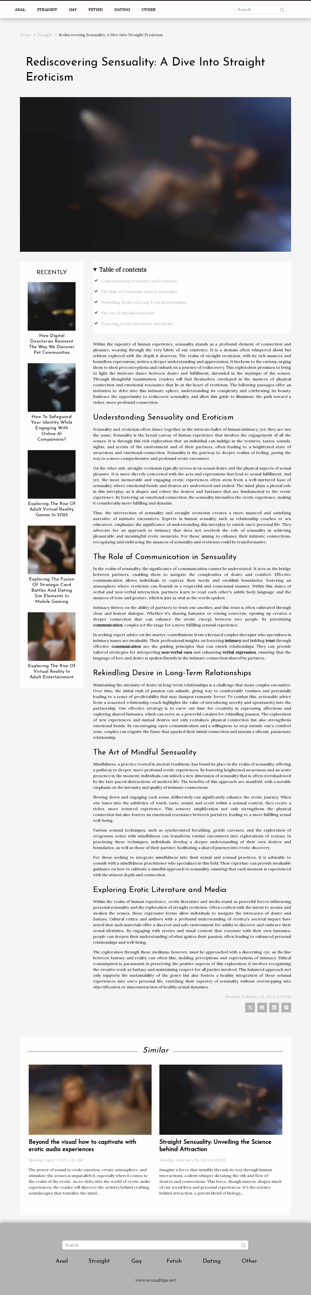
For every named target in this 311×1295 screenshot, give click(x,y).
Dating (122, 9)
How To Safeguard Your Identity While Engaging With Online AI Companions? (51, 428)
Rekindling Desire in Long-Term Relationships (143, 302)
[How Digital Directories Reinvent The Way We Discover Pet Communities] (52, 305)
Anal (20, 9)
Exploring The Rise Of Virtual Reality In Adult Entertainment (52, 672)
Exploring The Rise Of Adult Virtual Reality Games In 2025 (52, 509)
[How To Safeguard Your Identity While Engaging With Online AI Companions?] (52, 387)
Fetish (95, 9)
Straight (47, 9)
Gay (73, 9)
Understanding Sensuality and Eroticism (139, 280)
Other (149, 9)
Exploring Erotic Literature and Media (137, 323)
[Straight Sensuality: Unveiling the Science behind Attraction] (220, 1099)
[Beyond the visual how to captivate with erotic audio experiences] (90, 1099)
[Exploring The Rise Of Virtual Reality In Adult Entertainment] (52, 636)
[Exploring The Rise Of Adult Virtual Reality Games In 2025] (52, 473)
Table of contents (123, 269)
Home (25, 34)
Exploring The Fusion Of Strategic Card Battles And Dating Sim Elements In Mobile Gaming (51, 590)
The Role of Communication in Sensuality (139, 291)
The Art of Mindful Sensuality (128, 313)
